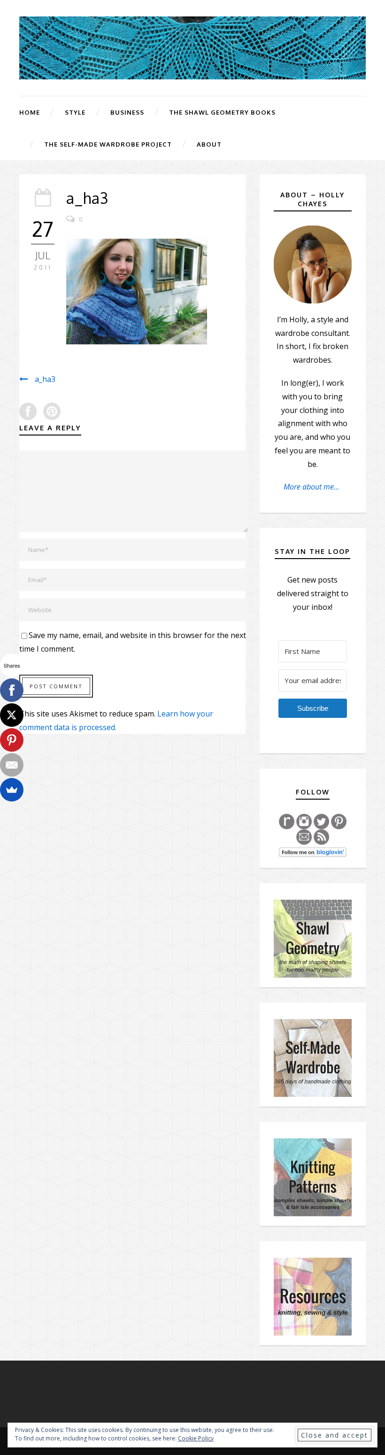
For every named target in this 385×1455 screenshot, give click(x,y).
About (209, 144)
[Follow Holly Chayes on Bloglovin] (312, 851)
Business (127, 112)
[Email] (11, 765)
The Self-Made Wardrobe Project (108, 144)
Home (29, 112)
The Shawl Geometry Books (222, 112)
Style (75, 112)
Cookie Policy (196, 1438)
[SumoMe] (11, 789)
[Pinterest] (11, 740)
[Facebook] (11, 690)
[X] (11, 715)
